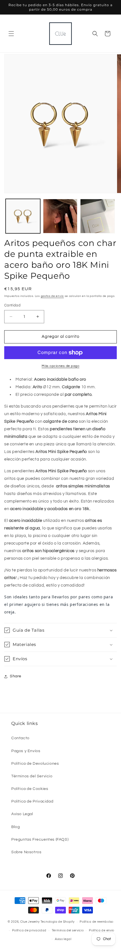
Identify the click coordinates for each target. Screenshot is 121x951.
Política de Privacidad (32, 801)
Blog (15, 827)
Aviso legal (63, 939)
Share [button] (15, 676)
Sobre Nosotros (26, 852)
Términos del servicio (68, 930)
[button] (11, 33)
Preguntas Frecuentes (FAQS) (39, 839)
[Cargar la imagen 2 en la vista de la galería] (60, 216)
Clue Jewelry (30, 921)
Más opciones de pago (60, 366)
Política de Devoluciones (35, 764)
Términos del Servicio (32, 776)
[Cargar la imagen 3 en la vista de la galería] (97, 216)
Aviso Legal (22, 814)
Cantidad (12, 305)
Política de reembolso (96, 921)
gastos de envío (52, 296)
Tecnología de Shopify (58, 921)
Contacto (20, 738)
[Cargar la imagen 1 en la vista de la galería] (23, 216)
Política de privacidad (29, 930)
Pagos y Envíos (25, 751)
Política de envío (101, 930)
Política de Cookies (29, 789)
